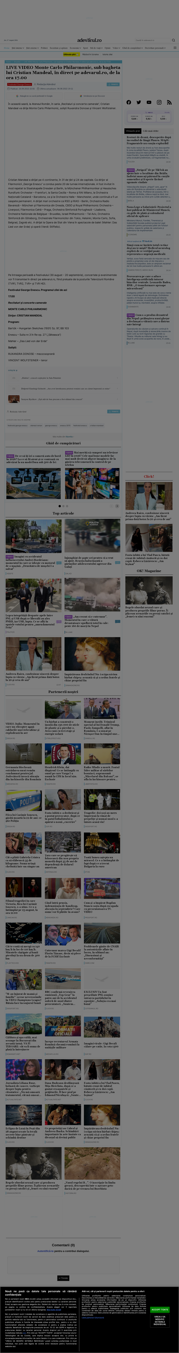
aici (24, 1333)
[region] (89, 1320)
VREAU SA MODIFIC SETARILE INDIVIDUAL (160, 1321)
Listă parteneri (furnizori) (93, 1318)
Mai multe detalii (54, 1310)
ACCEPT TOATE (160, 1309)
